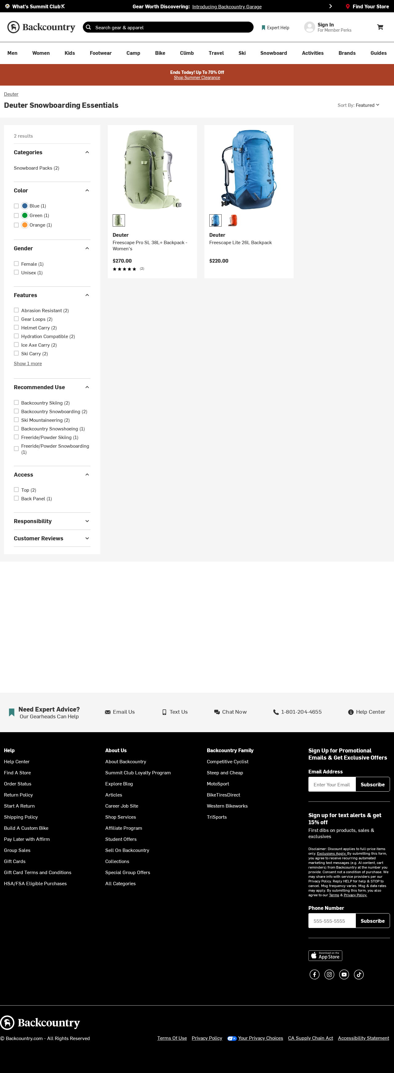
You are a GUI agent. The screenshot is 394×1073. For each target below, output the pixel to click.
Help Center (17, 761)
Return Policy (18, 794)
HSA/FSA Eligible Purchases (35, 883)
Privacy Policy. (355, 894)
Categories (28, 152)
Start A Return (19, 805)
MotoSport (218, 783)
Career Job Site (121, 805)
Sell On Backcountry (127, 850)
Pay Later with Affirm (27, 839)
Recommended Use (39, 387)
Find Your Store (371, 6)
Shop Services (120, 816)
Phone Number (326, 908)
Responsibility (33, 521)
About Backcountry (125, 761)
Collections (117, 861)
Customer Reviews (38, 538)
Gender (23, 248)
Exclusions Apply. (332, 853)
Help (9, 750)
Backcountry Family (230, 750)
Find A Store (17, 772)
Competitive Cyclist (227, 761)
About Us (116, 750)
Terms (334, 894)
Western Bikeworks (227, 805)
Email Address (325, 771)
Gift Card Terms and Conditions (37, 872)
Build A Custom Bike (26, 828)
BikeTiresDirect (223, 794)
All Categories (120, 883)
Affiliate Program (123, 828)
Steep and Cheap (225, 772)
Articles (113, 794)
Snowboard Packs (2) (36, 167)
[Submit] (88, 27)
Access (23, 474)
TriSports (217, 816)
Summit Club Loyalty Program (138, 772)
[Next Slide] (330, 6)
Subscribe (373, 784)
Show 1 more (28, 363)
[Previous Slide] (63, 6)
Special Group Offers (127, 872)
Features (25, 295)
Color (21, 190)
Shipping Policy (21, 816)
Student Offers (121, 839)
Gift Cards (15, 861)
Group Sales (17, 850)
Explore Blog (119, 783)
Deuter (11, 94)
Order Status (17, 783)
